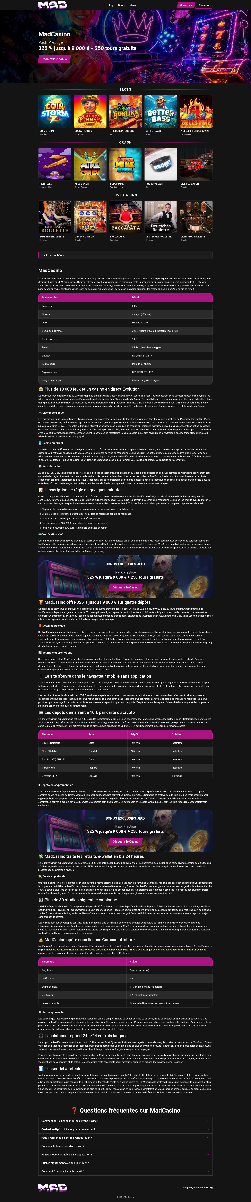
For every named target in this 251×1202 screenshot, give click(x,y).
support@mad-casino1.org (198, 1187)
